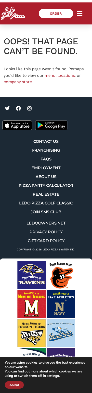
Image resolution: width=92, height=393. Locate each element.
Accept (14, 385)
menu (50, 75)
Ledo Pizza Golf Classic (46, 203)
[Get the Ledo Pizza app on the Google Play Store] (51, 125)
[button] (79, 13)
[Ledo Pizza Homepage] (13, 13)
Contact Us (46, 141)
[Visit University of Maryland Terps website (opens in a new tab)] (31, 304)
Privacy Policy (45, 232)
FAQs (45, 159)
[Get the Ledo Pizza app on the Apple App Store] (17, 125)
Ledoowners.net (45, 223)
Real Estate (46, 194)
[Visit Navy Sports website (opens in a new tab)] (61, 304)
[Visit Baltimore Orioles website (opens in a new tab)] (61, 275)
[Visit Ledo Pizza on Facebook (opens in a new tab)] (18, 108)
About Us (46, 176)
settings (53, 376)
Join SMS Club (46, 212)
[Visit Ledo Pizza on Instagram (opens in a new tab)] (29, 108)
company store (18, 81)
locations (66, 75)
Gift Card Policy (46, 240)
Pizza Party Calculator (46, 185)
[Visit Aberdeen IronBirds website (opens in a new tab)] (61, 333)
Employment (46, 168)
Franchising (46, 150)
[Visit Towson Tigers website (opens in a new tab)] (31, 333)
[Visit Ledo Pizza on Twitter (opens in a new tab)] (7, 108)
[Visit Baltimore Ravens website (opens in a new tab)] (31, 275)
